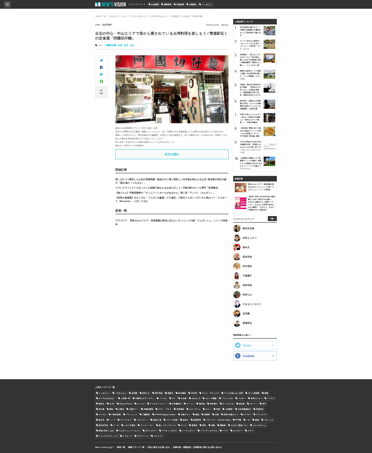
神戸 (264, 404)
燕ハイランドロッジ (167, 425)
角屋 (218, 409)
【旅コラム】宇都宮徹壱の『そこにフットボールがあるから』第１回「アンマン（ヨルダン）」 (165, 193)
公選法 (121, 409)
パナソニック (131, 414)
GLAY (112, 404)
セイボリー (238, 431)
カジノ (208, 409)
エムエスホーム (259, 425)
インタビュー (207, 4)
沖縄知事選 (148, 409)
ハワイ (225, 431)
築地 (197, 414)
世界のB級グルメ (231, 414)
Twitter (247, 345)
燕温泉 (194, 425)
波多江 (185, 420)
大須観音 (229, 409)
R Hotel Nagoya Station (165, 414)
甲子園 (238, 420)
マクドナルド (126, 420)
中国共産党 (116, 414)
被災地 (202, 404)
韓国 (266, 393)
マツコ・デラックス (210, 393)
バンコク (163, 398)
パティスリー (142, 420)
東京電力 (213, 404)
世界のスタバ (256, 398)
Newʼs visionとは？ (104, 447)
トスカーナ (127, 436)
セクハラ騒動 (211, 398)
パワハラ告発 (172, 420)
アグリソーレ (143, 436)
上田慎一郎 (125, 398)
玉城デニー (133, 409)
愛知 (111, 409)
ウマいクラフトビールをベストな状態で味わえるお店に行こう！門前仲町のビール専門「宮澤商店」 (167, 188)
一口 (248, 420)
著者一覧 (121, 447)
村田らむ (146, 393)
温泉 (204, 425)
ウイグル (102, 414)
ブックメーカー (147, 425)
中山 (132, 45)
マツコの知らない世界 (233, 393)
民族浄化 (260, 409)
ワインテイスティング (108, 436)
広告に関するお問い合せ (158, 447)
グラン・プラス (164, 409)
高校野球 (197, 420)
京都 (217, 414)
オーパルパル (228, 404)
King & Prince (126, 404)
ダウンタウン (151, 431)
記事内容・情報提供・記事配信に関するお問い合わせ (197, 447)
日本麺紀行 (176, 404)
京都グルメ (185, 414)
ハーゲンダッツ (188, 431)
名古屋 (183, 398)
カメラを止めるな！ (107, 398)
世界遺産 (180, 409)
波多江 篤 (157, 420)
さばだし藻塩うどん (239, 425)
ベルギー (242, 398)
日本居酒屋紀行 (244, 409)
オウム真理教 (253, 393)
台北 (126, 45)
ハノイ (112, 420)
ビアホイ (247, 414)
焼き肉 (101, 420)
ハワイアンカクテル (208, 431)
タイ (174, 398)
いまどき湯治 (129, 425)
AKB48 (194, 393)
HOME (98, 16)
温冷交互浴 (103, 425)
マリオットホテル (169, 431)
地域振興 (180, 4)
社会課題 (155, 4)
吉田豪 (134, 393)
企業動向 (193, 4)
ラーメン (190, 404)
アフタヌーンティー (158, 404)
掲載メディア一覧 (136, 447)
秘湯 (257, 420)
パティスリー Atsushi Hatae (218, 420)
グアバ (250, 431)
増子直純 (158, 393)
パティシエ (268, 420)
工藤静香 (146, 414)
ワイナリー (158, 436)
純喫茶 (207, 414)
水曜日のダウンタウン (144, 398)
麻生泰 (242, 404)
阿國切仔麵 (111, 45)
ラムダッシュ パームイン (129, 431)
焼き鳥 (101, 409)
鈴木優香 (182, 393)
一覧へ (272, 218)
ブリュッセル (227, 398)
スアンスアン (261, 414)
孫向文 (101, 404)
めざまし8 (196, 398)
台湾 (120, 45)
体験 (213, 425)
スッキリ (141, 404)
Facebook (248, 356)
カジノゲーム (194, 409)
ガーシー (253, 404)
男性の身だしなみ (106, 431)
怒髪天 (170, 393)
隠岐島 (223, 425)
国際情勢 (167, 4)
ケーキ (116, 425)
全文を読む (172, 154)
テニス (183, 425)
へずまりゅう (120, 393)
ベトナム (271, 398)
